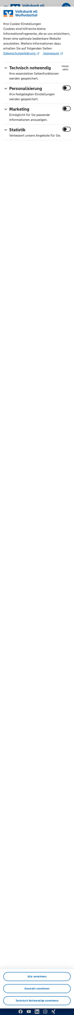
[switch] (66, 87)
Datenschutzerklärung (19, 53)
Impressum (51, 53)
